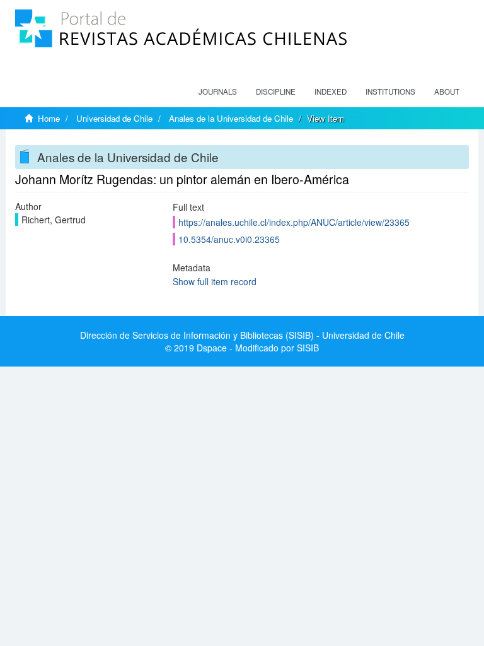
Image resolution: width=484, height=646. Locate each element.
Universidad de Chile (114, 118)
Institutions (390, 91)
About (446, 91)
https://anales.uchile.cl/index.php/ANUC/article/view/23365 (294, 222)
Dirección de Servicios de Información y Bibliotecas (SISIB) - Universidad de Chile (242, 335)
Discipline (276, 91)
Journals (218, 91)
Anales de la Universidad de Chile (231, 118)
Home (49, 118)
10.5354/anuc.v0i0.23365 (229, 239)
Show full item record (214, 281)
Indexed (330, 91)
